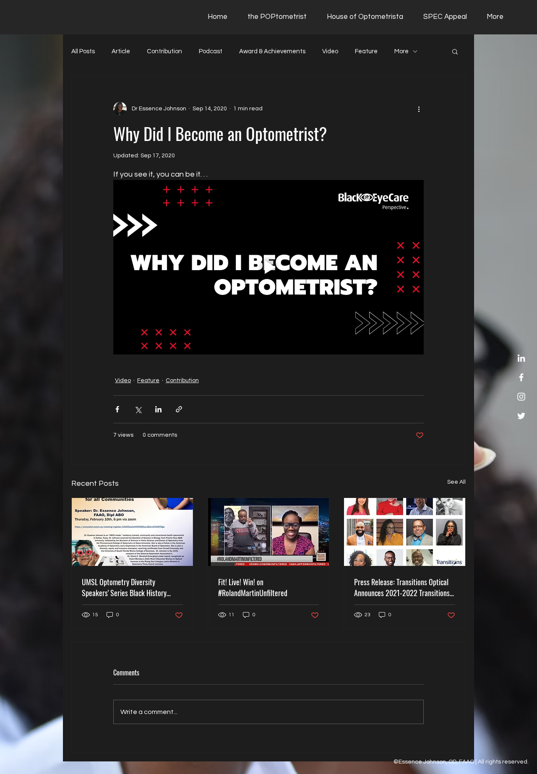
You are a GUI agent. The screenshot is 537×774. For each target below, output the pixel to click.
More (401, 51)
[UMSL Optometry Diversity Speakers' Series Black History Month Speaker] (132, 532)
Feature (366, 51)
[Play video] (268, 267)
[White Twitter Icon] (521, 416)
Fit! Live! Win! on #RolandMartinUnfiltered (252, 587)
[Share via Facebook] (117, 409)
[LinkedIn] (521, 358)
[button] (455, 51)
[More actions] (419, 109)
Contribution (164, 51)
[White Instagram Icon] (521, 396)
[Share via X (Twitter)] (138, 409)
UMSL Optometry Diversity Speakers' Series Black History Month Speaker (124, 587)
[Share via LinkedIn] (158, 409)
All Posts (83, 51)
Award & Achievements (272, 51)
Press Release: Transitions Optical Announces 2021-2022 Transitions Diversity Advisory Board (402, 587)
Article (121, 51)
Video (330, 51)
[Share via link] (179, 409)
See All (456, 482)
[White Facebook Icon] (521, 377)
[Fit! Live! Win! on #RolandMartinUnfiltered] (268, 532)
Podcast (210, 51)
